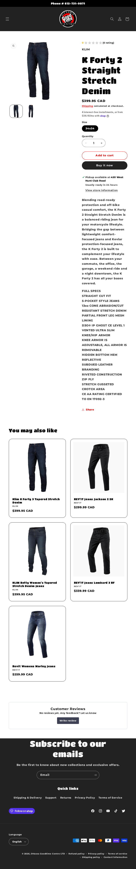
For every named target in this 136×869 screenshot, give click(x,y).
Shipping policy (91, 857)
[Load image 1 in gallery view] (16, 111)
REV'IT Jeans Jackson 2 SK (93, 499)
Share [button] (90, 409)
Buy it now (104, 165)
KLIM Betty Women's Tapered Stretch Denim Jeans (34, 584)
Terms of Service (110, 797)
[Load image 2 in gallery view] (30, 111)
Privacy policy (96, 854)
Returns (65, 797)
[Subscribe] (95, 775)
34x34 (90, 128)
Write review (68, 720)
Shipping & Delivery (28, 797)
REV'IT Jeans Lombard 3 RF (94, 582)
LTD (63, 854)
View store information (101, 190)
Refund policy (76, 854)
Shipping (87, 106)
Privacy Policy (85, 797)
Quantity (87, 136)
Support (51, 797)
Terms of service (117, 854)
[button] (7, 19)
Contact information (115, 857)
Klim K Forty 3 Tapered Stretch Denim (36, 500)
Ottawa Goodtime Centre (46, 854)
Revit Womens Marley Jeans (34, 666)
